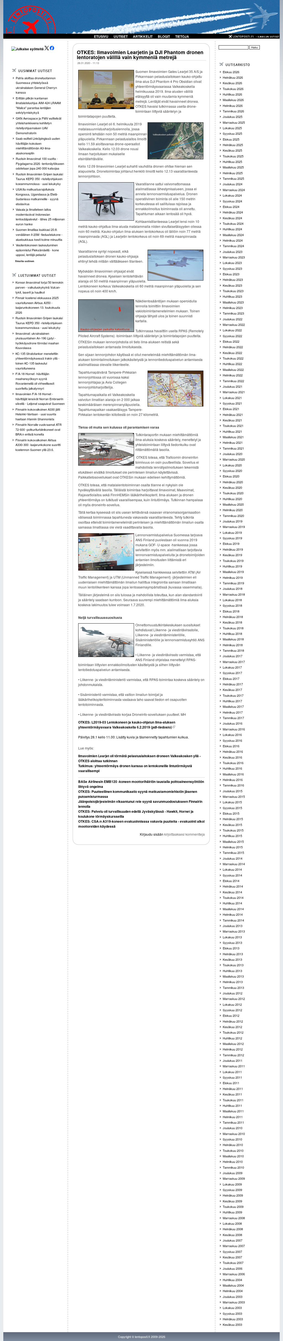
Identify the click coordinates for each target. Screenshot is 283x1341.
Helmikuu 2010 (233, 1161)
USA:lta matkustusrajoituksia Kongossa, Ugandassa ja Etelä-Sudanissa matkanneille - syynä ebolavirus (37, 196)
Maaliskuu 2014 (233, 909)
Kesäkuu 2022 (232, 352)
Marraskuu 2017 (234, 661)
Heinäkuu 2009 (233, 1195)
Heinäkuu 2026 (233, 77)
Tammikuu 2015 (233, 852)
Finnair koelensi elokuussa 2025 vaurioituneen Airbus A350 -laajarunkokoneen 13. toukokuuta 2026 (37, 305)
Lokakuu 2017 (232, 667)
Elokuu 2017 (231, 678)
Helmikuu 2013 (233, 982)
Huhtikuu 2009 (232, 1212)
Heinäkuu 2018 (233, 616)
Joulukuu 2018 (232, 588)
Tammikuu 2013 (233, 987)
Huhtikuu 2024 (232, 229)
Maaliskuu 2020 (233, 504)
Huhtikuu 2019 (232, 566)
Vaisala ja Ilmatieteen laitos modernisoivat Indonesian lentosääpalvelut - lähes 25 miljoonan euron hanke (40, 216)
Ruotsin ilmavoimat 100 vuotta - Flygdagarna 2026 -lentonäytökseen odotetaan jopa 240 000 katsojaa (40, 163)
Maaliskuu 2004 (233, 1285)
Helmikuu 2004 (233, 1291)
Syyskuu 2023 (232, 268)
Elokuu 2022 (231, 341)
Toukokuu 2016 (233, 763)
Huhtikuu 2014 (232, 903)
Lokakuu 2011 (232, 1072)
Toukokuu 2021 (233, 425)
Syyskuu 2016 (232, 740)
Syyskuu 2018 (232, 605)
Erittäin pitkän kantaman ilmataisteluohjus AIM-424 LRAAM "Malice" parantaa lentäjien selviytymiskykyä (38, 105)
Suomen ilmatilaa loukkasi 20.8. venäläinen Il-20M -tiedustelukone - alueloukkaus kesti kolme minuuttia (39, 234)
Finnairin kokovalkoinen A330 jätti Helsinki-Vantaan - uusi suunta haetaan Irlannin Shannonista (37, 414)
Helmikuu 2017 (233, 712)
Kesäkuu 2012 (232, 1027)
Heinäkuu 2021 (233, 414)
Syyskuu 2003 (232, 1313)
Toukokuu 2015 (233, 830)
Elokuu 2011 (231, 1083)
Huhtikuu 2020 (232, 499)
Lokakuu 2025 (232, 128)
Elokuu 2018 (231, 611)
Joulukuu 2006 (232, 1268)
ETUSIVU (101, 36)
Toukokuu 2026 (233, 88)
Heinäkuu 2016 (233, 751)
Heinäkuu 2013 (233, 954)
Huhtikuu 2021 (232, 431)
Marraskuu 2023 (234, 257)
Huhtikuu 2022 (232, 363)
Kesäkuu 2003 (232, 1324)
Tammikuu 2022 (233, 381)
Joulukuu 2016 (232, 723)
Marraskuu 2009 (234, 1178)
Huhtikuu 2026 (232, 94)
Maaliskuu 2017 (233, 706)
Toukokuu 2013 (233, 965)
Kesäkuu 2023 (232, 285)
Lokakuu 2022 (232, 330)
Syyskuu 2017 (232, 673)
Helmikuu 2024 (233, 240)
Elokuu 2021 (231, 408)
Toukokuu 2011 (233, 1100)
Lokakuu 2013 (232, 937)
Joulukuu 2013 (232, 925)
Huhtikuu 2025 (232, 161)
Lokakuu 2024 (232, 195)
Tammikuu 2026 (233, 111)
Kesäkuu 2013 (232, 959)
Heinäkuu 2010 (233, 1144)
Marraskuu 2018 (234, 594)
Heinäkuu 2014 (233, 886)
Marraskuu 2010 (234, 1133)
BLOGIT (164, 36)
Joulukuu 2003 (232, 1296)
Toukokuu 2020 (233, 493)
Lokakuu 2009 (232, 1184)
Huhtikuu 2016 (232, 768)
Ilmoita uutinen (24, 261)
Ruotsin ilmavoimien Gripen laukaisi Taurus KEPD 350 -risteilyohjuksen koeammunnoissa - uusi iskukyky (39, 179)
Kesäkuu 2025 (232, 150)
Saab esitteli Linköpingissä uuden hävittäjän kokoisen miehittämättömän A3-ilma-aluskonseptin (38, 145)
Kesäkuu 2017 (232, 689)
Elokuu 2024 (231, 206)
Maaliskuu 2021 (233, 437)
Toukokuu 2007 (233, 1262)
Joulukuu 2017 (232, 656)
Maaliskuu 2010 (233, 1156)
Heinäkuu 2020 (233, 482)
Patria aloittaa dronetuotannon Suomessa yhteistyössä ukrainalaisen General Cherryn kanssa (36, 85)
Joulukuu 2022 (232, 319)
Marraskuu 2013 (234, 931)
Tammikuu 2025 (233, 178)
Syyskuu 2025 (232, 133)
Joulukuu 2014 (232, 858)
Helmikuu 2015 (233, 847)
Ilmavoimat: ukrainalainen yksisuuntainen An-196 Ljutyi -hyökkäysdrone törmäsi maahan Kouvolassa (37, 340)
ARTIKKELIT (143, 36)
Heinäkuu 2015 (233, 819)
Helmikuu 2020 (233, 510)
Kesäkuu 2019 (232, 555)
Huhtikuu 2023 (232, 296)
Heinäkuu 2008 (233, 1229)
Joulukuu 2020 (232, 454)
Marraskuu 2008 (234, 1218)
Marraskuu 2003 (234, 1302)
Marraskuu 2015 (234, 796)
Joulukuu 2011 (232, 1060)
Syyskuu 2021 (232, 403)
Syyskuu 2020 (232, 470)
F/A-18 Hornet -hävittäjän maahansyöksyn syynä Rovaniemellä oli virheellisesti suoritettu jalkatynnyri (34, 380)
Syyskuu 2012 (232, 1010)
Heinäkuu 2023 (233, 279)
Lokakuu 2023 (232, 262)
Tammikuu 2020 (233, 515)
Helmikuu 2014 (233, 914)
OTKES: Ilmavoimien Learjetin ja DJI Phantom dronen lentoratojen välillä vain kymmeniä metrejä (140, 55)
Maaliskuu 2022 (233, 369)
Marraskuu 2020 (234, 459)
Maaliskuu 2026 (233, 99)
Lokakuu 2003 (232, 1307)
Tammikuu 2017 (233, 718)
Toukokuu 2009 (233, 1206)
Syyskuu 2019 (232, 538)
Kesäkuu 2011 (232, 1094)
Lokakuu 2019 (232, 532)
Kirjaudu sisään (151, 834)
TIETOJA (182, 36)
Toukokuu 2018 (233, 628)
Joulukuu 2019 (232, 521)
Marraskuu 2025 (234, 122)
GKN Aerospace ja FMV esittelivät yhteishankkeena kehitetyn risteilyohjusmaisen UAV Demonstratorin (38, 125)
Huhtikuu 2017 (232, 701)
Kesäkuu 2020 (232, 487)
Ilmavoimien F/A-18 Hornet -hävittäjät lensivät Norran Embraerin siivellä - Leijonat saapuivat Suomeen (40, 399)
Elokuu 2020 (231, 476)
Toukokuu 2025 (233, 156)
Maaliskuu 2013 (233, 976)
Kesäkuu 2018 (232, 622)
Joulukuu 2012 (232, 993)
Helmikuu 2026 (233, 105)
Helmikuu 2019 (233, 577)
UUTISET (121, 36)
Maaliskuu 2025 (233, 167)
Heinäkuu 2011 (233, 1088)
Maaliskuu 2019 (233, 571)
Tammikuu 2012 (233, 1055)
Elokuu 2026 (231, 72)
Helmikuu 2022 (233, 375)
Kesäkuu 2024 (232, 218)
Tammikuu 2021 (233, 448)
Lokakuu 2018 (232, 600)
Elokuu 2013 (231, 948)
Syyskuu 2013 (232, 942)
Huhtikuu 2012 (232, 1038)
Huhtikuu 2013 (232, 970)
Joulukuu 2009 (232, 1173)
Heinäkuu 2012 (233, 1021)
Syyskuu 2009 (232, 1189)
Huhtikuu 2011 (232, 1105)
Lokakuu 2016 (232, 734)
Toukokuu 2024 (233, 223)
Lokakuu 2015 (232, 802)
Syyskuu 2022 (232, 336)
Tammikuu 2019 (233, 583)
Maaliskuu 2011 (233, 1111)
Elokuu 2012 (231, 1015)
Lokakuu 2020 (232, 465)
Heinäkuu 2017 (233, 684)
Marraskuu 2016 (234, 729)
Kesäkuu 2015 (232, 824)
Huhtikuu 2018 (232, 633)
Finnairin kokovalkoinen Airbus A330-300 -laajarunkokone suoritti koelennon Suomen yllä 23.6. (38, 445)
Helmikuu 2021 (233, 442)
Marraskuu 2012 (234, 998)
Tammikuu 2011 (233, 1122)
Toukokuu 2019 (233, 560)
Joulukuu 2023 (232, 251)
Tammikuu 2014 (233, 920)
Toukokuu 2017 (233, 695)
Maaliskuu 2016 (233, 774)
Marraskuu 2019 (234, 526)
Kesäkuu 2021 (232, 420)
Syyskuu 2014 (232, 875)
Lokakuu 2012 (232, 1004)
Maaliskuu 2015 (233, 841)
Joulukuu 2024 (232, 184)
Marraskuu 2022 (234, 324)
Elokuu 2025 (231, 139)
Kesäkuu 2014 (232, 892)
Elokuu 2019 (231, 543)
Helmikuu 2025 (233, 173)
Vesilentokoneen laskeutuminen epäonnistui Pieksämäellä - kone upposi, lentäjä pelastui (37, 250)
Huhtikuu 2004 (232, 1279)
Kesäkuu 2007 (232, 1257)
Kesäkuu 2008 (232, 1234)
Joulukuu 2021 (232, 386)
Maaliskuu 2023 (233, 302)
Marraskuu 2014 (234, 864)
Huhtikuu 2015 (232, 835)
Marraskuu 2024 (234, 190)
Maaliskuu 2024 (233, 235)
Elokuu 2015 (231, 813)
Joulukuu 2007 (232, 1240)
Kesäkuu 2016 (232, 757)
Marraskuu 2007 (234, 1246)
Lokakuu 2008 (232, 1223)
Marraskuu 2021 (234, 392)
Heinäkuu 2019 (233, 549)
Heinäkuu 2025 (233, 144)
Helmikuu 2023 (233, 307)
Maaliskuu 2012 (233, 1043)
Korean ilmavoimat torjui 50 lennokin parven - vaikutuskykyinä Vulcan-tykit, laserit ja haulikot (39, 287)
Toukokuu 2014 (233, 897)
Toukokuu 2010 (233, 1150)
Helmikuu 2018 (233, 645)
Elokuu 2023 (231, 274)
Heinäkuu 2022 (233, 347)
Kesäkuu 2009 (232, 1201)
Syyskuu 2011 (232, 1077)
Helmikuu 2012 (233, 1049)
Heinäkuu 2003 (233, 1319)
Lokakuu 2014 (232, 869)
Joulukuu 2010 (232, 1128)
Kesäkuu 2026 (232, 83)
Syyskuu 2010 (232, 1139)
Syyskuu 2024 (232, 201)
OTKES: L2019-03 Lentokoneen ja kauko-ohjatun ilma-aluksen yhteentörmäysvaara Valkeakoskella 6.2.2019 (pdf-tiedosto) (126, 725)
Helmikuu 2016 (233, 779)
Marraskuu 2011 (234, 1066)
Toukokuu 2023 (233, 291)
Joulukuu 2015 (232, 791)
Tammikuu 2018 (233, 650)
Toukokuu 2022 (233, 358)
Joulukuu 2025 (232, 116)
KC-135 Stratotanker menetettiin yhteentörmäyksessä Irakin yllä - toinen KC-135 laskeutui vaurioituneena (37, 360)
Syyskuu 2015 (232, 808)
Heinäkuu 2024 (233, 212)
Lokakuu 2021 (232, 397)
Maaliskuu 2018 (233, 639)
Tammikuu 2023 (233, 313)
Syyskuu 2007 (232, 1251)
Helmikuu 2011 (233, 1117)
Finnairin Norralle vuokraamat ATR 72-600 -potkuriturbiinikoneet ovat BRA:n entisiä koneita (38, 429)
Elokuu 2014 (231, 880)
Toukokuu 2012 (233, 1032)
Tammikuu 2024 (233, 246)
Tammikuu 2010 (233, 1167)
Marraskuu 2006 (234, 1274)
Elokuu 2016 (231, 746)
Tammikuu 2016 (233, 785)
